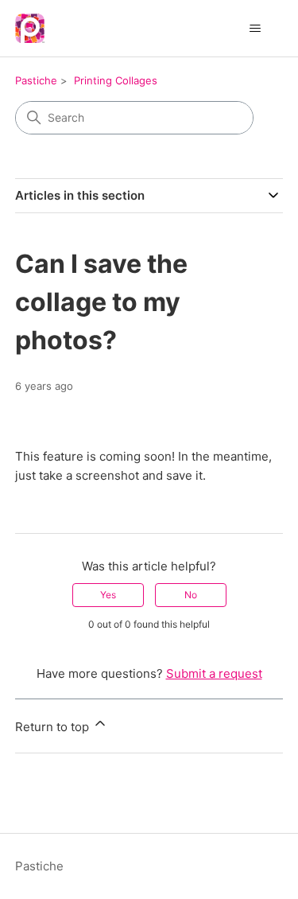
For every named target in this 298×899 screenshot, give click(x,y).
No (190, 595)
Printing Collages (115, 80)
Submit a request (214, 673)
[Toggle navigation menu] (254, 28)
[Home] (30, 28)
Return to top (53, 726)
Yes (108, 595)
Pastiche (36, 80)
